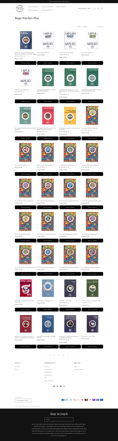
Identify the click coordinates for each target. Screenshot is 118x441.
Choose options (25, 63)
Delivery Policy (48, 369)
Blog (16, 369)
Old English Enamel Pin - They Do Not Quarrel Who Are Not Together (46, 129)
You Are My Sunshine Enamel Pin (90, 128)
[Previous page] (46, 355)
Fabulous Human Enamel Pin (22, 89)
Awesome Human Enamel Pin (66, 52)
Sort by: (79, 26)
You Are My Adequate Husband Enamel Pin (25, 267)
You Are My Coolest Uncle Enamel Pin (46, 234)
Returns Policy (48, 372)
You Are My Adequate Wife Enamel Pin (91, 267)
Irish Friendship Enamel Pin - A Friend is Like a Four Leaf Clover (47, 90)
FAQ (45, 377)
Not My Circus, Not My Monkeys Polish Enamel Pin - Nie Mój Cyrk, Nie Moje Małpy (25, 53)
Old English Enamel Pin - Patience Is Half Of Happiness (25, 129)
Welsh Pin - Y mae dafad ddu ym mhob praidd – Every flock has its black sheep (24, 337)
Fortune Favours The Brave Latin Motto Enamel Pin (24, 301)
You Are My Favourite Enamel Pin (67, 165)
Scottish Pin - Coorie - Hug (88, 336)
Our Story (17, 366)
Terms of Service (48, 380)
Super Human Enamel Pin (88, 52)
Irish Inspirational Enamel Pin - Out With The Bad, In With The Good (91, 90)
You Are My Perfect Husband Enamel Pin (69, 267)
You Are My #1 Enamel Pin (21, 165)
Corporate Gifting (78, 369)
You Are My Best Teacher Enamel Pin (46, 267)
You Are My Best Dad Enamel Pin (23, 234)
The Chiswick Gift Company (25, 406)
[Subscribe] (71, 419)
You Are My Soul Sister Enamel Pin (90, 165)
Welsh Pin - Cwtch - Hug (65, 300)
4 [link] (63, 355)
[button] (34, 6)
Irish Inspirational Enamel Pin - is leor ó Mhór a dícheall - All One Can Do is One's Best (69, 91)
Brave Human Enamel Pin (43, 52)
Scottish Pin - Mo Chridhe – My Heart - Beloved (46, 337)
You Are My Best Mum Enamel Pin (45, 200)
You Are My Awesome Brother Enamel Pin (92, 200)
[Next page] (72, 355)
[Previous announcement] (15, 1)
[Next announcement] (102, 1)
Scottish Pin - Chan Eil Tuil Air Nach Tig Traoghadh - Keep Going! (69, 337)
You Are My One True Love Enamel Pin (24, 200)
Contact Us (47, 366)
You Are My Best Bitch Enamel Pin (45, 165)
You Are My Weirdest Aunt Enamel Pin (68, 234)
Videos (76, 366)
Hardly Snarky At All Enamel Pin (45, 300)
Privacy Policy (48, 375)
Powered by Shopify (35, 406)
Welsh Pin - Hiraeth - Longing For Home (91, 300)
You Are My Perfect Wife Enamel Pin (90, 234)
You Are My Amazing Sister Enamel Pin (68, 200)
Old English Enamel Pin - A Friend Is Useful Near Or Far (69, 129)
